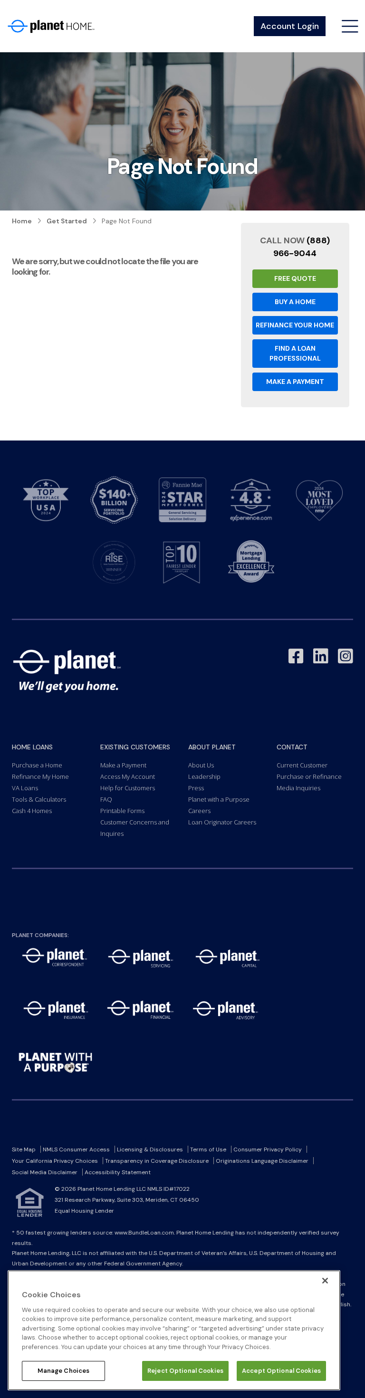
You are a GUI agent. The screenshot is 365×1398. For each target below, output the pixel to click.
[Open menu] (350, 26)
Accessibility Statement (118, 1172)
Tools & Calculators (39, 799)
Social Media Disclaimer (44, 1172)
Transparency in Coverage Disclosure (157, 1161)
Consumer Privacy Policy (267, 1149)
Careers (199, 810)
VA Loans (25, 788)
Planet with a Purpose (219, 799)
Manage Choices (64, 1371)
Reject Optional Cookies (185, 1371)
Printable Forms (122, 810)
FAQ (106, 799)
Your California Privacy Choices (55, 1161)
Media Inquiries (298, 788)
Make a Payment (295, 381)
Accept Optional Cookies (281, 1371)
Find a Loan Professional (295, 353)
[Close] (325, 1280)
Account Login (289, 26)
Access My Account (127, 776)
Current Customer (302, 765)
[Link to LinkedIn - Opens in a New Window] (320, 656)
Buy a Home (295, 301)
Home (22, 221)
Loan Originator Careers (222, 822)
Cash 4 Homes (32, 810)
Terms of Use (208, 1149)
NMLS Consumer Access (76, 1149)
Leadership (204, 776)
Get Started (67, 221)
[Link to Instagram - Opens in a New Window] (345, 656)
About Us (201, 765)
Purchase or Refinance (309, 776)
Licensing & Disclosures (150, 1149)
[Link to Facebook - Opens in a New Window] (296, 656)
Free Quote (295, 278)
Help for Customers (127, 788)
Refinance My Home (40, 776)
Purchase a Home (37, 765)
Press (196, 788)
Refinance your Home (295, 325)
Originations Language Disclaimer (262, 1161)
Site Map (24, 1149)
